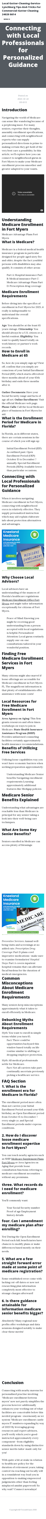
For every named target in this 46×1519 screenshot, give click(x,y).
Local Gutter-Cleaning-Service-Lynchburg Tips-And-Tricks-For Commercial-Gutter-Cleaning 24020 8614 (21, 9)
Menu (6, 19)
